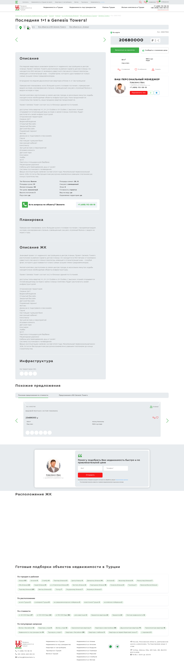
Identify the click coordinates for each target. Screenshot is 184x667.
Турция (51, 15)
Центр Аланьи (77, 580)
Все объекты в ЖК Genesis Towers (52, 27)
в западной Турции (42, 602)
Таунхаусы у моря (54, 632)
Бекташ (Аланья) (45, 589)
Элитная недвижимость (135, 615)
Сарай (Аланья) (40, 585)
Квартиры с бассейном (75, 632)
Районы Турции (109, 7)
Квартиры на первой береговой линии (123, 632)
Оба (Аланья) (24, 585)
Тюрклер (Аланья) (26, 589)
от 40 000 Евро (26, 615)
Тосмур (59, 589)
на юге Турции (24, 602)
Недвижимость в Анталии (86, 644)
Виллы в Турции (52, 654)
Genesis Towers (103, 15)
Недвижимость (97, 2)
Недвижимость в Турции (53, 7)
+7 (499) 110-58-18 (161, 6)
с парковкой (146, 632)
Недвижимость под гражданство (82, 7)
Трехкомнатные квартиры (155, 628)
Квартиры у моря (45, 628)
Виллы (76, 2)
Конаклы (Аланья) (117, 585)
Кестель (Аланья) (79, 585)
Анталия (34, 580)
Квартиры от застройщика (63, 2)
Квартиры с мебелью (97, 632)
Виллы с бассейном (26, 628)
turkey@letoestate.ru (26, 657)
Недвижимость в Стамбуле (87, 657)
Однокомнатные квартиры (81, 628)
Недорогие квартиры (99, 615)
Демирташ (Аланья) (95, 580)
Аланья (57, 15)
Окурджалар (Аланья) (74, 589)
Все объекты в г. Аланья (79, 27)
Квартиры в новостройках (105, 628)
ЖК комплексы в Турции (88, 15)
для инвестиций (80, 615)
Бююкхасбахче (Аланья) (148, 585)
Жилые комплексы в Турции (132, 7)
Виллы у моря (61, 628)
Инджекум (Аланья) (94, 589)
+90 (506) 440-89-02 (160, 8)
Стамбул (45, 580)
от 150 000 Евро (63, 615)
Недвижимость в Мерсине (86, 654)
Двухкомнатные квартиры (130, 628)
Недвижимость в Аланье (86, 641)
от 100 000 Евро (44, 615)
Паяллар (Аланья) (60, 580)
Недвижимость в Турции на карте (41, 2)
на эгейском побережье (113, 602)
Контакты (25, 2)
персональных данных (122, 479)
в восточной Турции (92, 602)
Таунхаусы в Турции (53, 650)
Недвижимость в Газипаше (87, 650)
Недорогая (117, 615)
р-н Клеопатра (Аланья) (70, 15)
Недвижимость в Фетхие (86, 660)
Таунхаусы (84, 2)
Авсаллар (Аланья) (125, 580)
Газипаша (132, 585)
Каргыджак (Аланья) (98, 585)
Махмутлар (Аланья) (144, 580)
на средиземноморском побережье (67, 602)
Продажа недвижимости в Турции (26, 8)
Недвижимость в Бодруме (86, 647)
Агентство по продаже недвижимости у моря (31, 15)
